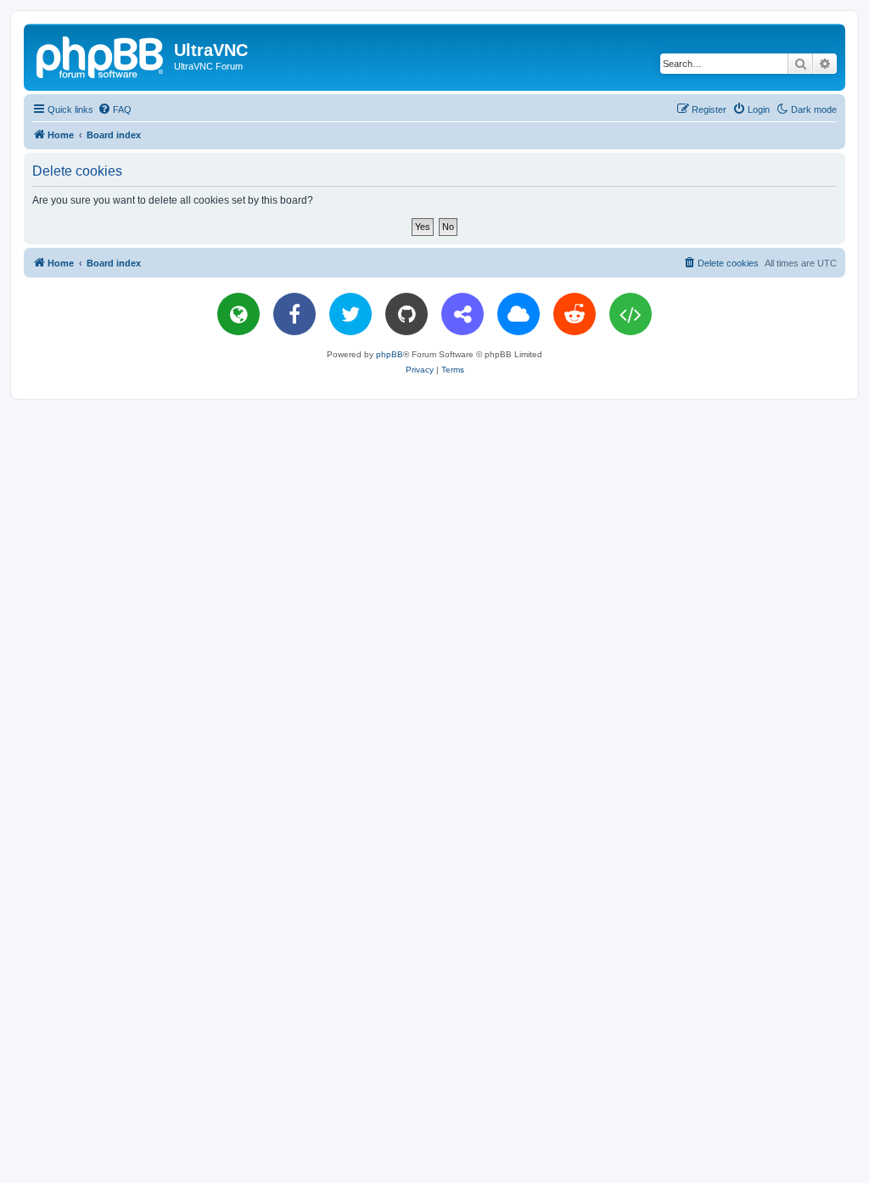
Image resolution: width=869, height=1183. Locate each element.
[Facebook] (294, 314)
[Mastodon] (462, 314)
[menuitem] (115, 109)
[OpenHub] (630, 314)
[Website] (238, 314)
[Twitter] (350, 314)
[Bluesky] (518, 314)
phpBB (389, 354)
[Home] (101, 55)
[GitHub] (406, 314)
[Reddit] (574, 314)
